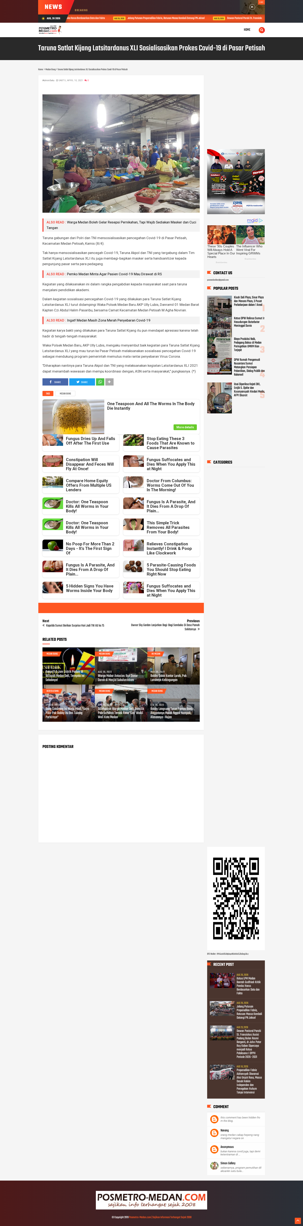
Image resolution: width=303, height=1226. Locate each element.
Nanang (225, 1130)
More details (185, 427)
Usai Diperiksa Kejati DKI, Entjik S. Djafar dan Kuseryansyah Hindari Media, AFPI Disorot (249, 390)
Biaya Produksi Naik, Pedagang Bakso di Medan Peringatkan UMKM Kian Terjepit (248, 344)
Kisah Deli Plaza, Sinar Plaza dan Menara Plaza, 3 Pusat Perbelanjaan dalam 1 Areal (249, 301)
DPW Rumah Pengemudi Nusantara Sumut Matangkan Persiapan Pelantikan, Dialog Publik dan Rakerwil (249, 367)
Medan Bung (65, 394)
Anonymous (227, 1147)
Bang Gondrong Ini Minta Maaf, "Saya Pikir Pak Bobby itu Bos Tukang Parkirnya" (67, 713)
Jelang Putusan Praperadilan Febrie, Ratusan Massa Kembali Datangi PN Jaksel (127, 18)
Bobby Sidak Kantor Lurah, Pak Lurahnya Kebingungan (168, 678)
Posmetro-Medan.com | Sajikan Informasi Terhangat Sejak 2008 (160, 1217)
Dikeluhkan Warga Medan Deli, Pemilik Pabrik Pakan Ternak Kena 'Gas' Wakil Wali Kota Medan (121, 713)
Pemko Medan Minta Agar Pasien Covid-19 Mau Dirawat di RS (114, 274)
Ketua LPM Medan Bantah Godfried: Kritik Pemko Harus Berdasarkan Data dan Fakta (249, 986)
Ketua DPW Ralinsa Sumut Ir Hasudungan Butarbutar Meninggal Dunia (249, 322)
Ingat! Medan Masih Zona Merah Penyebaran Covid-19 (108, 320)
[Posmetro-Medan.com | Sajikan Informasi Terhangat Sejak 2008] (151, 1209)
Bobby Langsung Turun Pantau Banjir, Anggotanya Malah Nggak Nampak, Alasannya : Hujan (172, 713)
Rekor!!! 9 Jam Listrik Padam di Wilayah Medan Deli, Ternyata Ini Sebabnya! (65, 676)
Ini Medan (156, 654)
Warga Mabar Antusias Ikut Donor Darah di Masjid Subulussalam (118, 678)
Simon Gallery (228, 1163)
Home (247, 30)
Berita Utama (53, 691)
